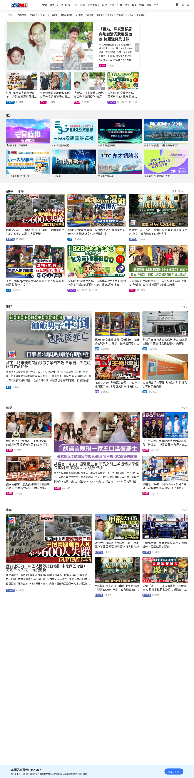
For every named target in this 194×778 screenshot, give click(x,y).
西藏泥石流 (22, 15)
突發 (70, 239)
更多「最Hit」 (179, 191)
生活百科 (71, 290)
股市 (42, 102)
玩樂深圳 (100, 15)
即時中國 (10, 102)
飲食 (97, 392)
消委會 (55, 15)
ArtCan (130, 15)
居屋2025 (45, 15)
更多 (183, 307)
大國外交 (146, 552)
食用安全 (78, 102)
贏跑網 (110, 15)
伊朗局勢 (33, 15)
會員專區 (140, 15)
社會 (145, 349)
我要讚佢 (90, 15)
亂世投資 (79, 15)
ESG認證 (120, 15)
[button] (137, 47)
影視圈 (132, 290)
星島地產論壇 (66, 15)
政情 (110, 102)
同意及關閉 (173, 771)
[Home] (19, 4)
